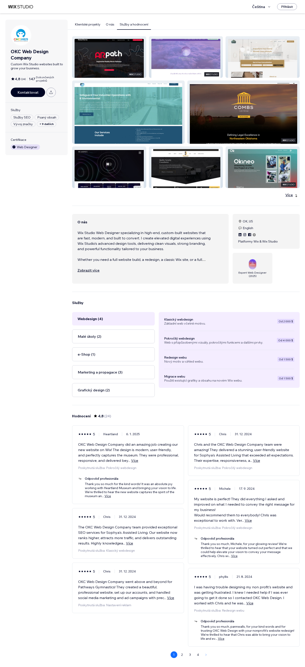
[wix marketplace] (20, 6)
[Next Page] (206, 654)
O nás (110, 24)
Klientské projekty (87, 24)
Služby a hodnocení (134, 24)
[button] (109, 57)
